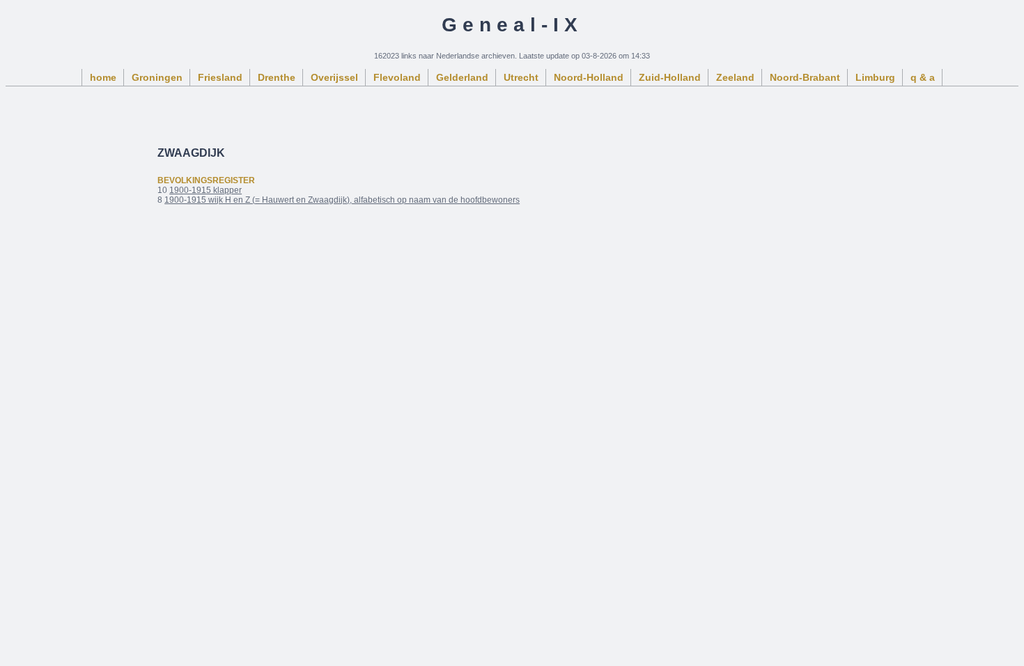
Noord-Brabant (805, 77)
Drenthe (276, 77)
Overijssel (334, 77)
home (103, 77)
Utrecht (521, 77)
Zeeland (735, 77)
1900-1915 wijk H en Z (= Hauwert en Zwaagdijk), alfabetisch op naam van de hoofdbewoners (342, 200)
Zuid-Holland (670, 77)
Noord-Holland (588, 77)
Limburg (875, 77)
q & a (922, 77)
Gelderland (462, 77)
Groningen (157, 77)
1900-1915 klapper (205, 190)
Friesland (220, 77)
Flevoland (397, 77)
